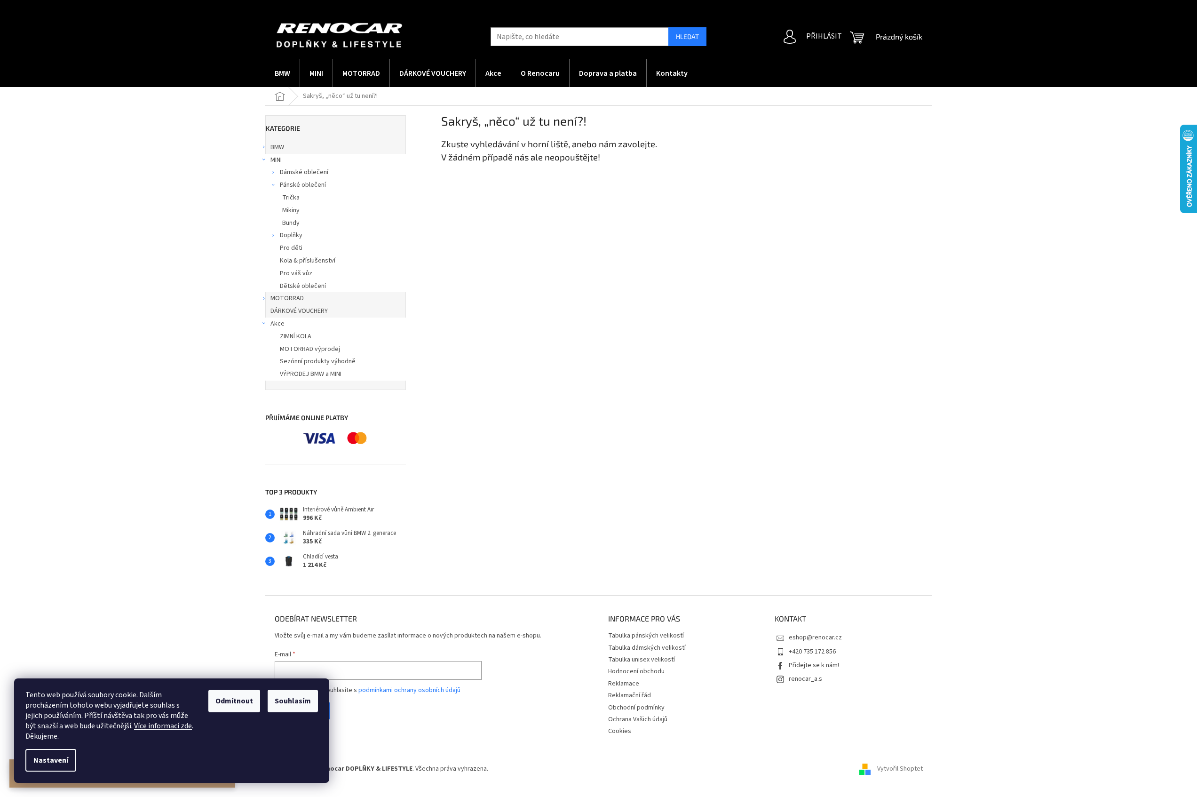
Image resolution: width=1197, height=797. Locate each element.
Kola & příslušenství (307, 260)
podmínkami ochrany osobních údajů (409, 690)
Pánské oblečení (303, 185)
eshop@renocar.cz (815, 637)
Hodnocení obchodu (636, 671)
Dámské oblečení (304, 172)
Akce (277, 323)
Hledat (687, 36)
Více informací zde (163, 726)
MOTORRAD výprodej (310, 349)
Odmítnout (234, 701)
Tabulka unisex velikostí (641, 659)
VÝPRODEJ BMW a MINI (310, 374)
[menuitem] (282, 73)
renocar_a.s (805, 679)
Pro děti (291, 248)
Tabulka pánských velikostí (646, 635)
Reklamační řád (629, 695)
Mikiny (291, 210)
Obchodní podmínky (636, 707)
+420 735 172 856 (812, 651)
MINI (276, 160)
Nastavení (50, 760)
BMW (277, 147)
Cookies (619, 731)
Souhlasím (293, 701)
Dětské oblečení (303, 286)
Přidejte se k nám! (814, 665)
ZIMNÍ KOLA (295, 336)
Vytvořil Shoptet (900, 769)
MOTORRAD (287, 298)
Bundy (291, 223)
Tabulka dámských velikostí (647, 648)
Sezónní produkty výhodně (318, 361)
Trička (291, 197)
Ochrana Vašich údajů (637, 719)
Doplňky (291, 235)
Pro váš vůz (296, 273)
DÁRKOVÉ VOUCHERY (299, 311)
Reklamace (623, 683)
